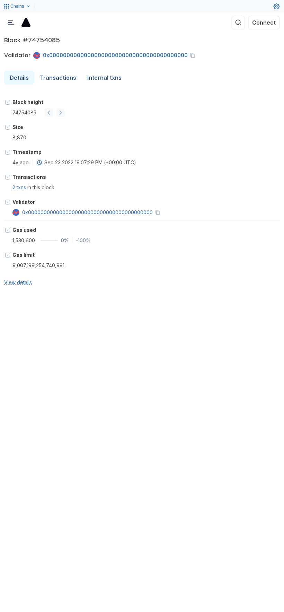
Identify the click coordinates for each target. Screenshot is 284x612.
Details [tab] (19, 77)
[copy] (193, 55)
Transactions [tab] (58, 77)
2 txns (19, 187)
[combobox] (39, 162)
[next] (60, 112)
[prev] (49, 112)
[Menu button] (11, 22)
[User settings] (276, 6)
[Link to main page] (26, 22)
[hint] (7, 102)
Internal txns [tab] (104, 77)
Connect (264, 22)
